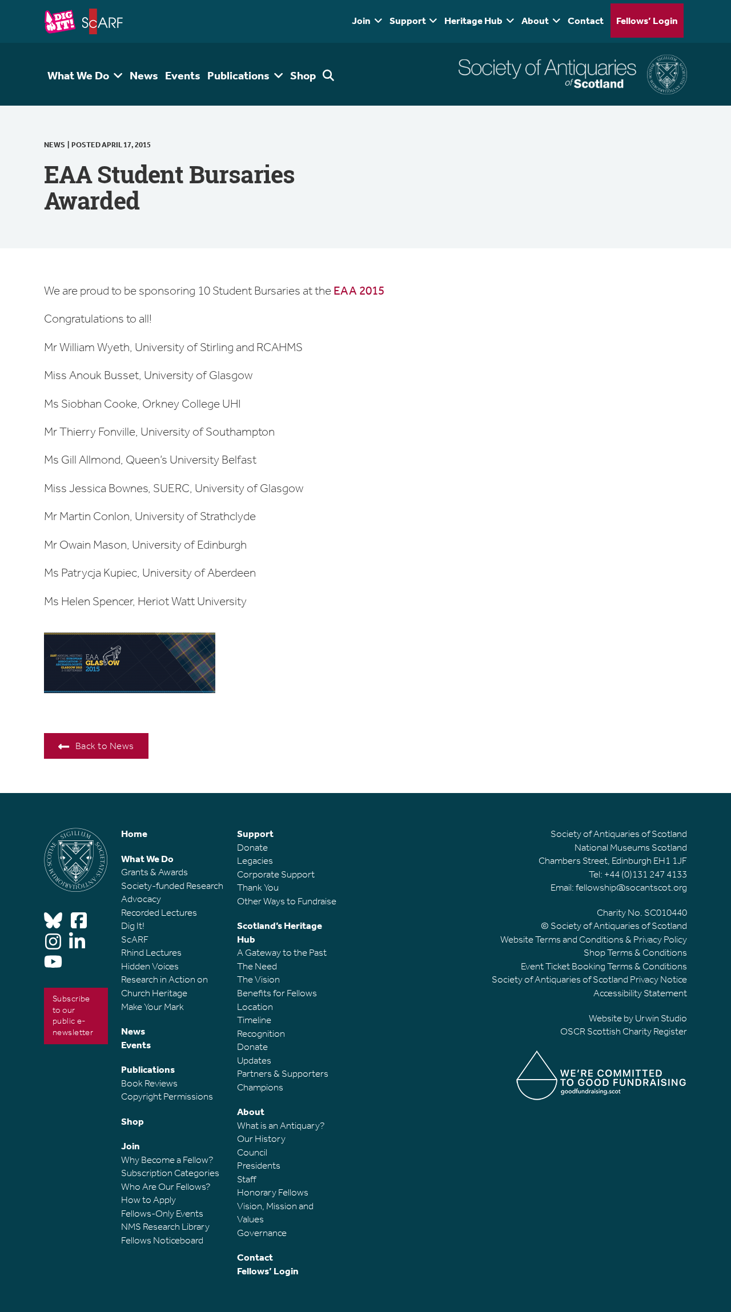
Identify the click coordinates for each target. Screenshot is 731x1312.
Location (255, 1006)
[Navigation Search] (330, 74)
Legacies (255, 860)
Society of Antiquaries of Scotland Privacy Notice (589, 979)
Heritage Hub (473, 20)
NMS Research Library (165, 1226)
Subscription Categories (170, 1172)
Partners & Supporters (282, 1073)
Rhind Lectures (151, 952)
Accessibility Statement (640, 993)
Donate (252, 847)
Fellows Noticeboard (162, 1240)
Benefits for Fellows (277, 993)
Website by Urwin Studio (638, 1018)
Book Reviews (149, 1083)
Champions (260, 1087)
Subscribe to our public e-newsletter (73, 1015)
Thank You (258, 887)
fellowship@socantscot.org (631, 887)
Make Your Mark (152, 1006)
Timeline (254, 1019)
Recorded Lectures (159, 912)
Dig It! (132, 925)
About (535, 20)
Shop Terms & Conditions (635, 952)
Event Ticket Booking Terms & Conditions (604, 966)
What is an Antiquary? (281, 1125)
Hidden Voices (150, 966)
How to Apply (148, 1199)
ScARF (134, 939)
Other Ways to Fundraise (286, 901)
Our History (261, 1138)
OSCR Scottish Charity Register (623, 1031)
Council (252, 1152)
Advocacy (141, 898)
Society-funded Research (172, 885)
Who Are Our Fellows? (166, 1186)
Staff (246, 1179)
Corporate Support (276, 874)
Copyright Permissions (167, 1096)
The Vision (258, 979)
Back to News (104, 745)
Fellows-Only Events (162, 1213)
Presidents (258, 1165)
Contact (586, 20)
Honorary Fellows (272, 1192)
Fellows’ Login (647, 20)
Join (361, 20)
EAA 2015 (359, 290)
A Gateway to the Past (282, 952)
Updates (254, 1060)
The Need (257, 966)
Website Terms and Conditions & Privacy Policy (593, 939)
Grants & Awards (154, 872)
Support (407, 20)
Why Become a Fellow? (167, 1159)
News (54, 144)
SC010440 (665, 912)
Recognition (261, 1033)
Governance (262, 1232)
